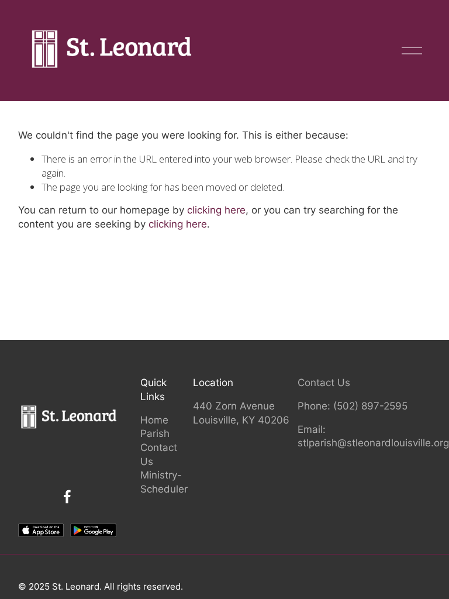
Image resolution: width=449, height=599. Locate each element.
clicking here (216, 210)
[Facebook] (67, 497)
